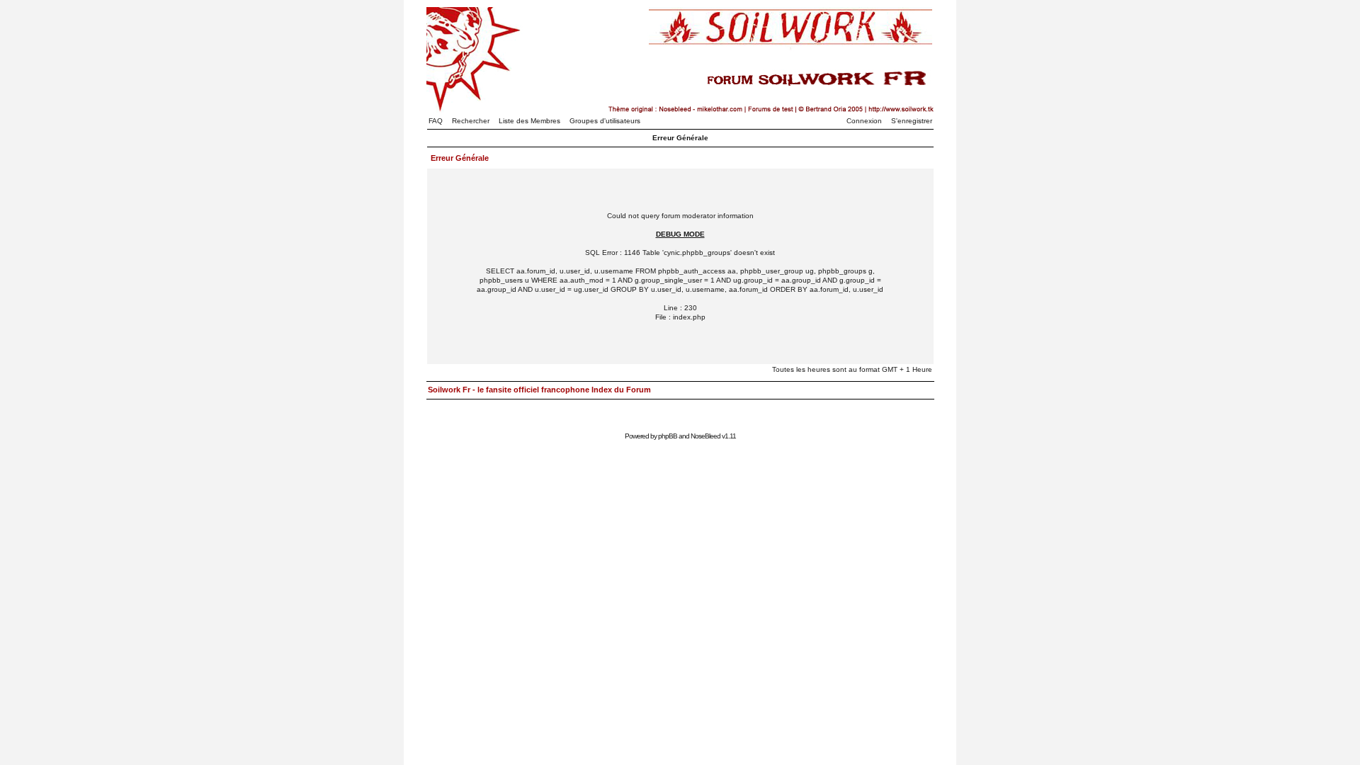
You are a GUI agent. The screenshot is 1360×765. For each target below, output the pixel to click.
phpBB (667, 436)
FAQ (436, 121)
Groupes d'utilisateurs (605, 121)
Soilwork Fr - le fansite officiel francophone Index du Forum (539, 389)
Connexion (864, 121)
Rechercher (470, 121)
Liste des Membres (529, 121)
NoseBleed (705, 436)
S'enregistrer (911, 121)
